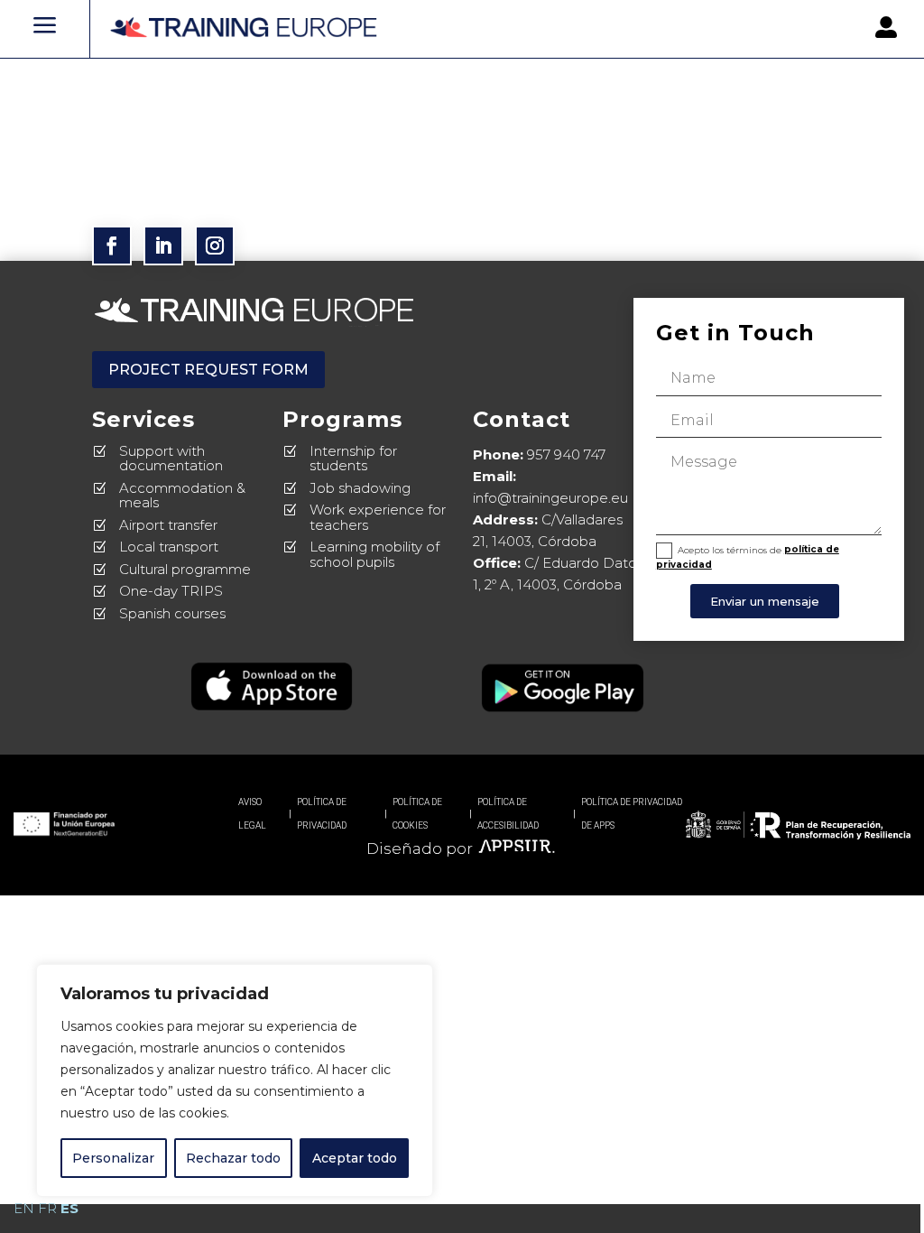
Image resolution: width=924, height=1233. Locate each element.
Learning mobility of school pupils (374, 554)
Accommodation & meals (182, 495)
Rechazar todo (233, 1158)
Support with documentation (171, 458)
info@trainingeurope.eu (550, 497)
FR (47, 1208)
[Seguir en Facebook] (112, 245)
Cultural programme (185, 569)
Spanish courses (172, 613)
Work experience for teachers (378, 517)
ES (69, 1208)
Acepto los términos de (747, 556)
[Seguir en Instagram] (215, 245)
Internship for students (353, 458)
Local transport (168, 546)
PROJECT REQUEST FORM (208, 369)
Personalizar (113, 1158)
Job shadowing (360, 487)
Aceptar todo (354, 1158)
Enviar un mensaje (764, 601)
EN (24, 1208)
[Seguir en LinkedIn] (163, 245)
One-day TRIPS (171, 590)
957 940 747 (566, 454)
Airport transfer (168, 524)
